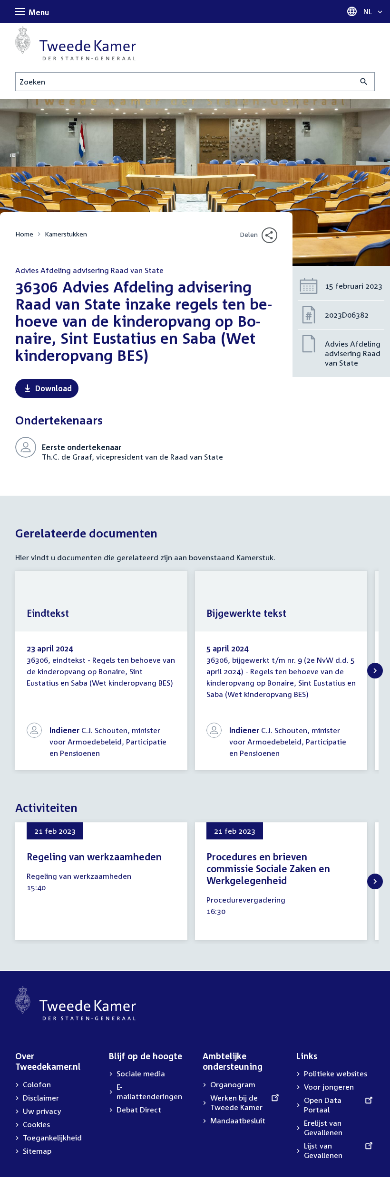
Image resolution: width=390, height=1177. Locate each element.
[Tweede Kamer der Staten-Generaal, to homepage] (75, 43)
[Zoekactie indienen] (364, 81)
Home (24, 234)
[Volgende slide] (375, 670)
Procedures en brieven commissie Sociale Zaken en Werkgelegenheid (268, 868)
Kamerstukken (66, 234)
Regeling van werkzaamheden (94, 856)
